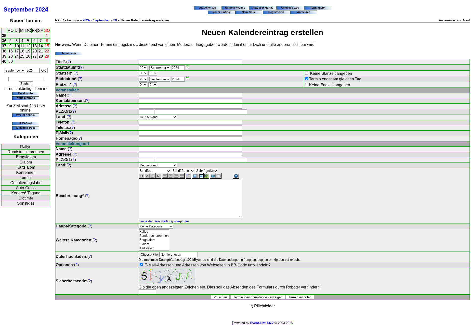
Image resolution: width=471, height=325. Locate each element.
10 (16, 46)
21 (41, 51)
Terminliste (317, 7)
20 (34, 51)
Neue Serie (249, 12)
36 (4, 41)
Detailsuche (25, 93)
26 (28, 56)
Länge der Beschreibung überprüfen (164, 221)
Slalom (26, 162)
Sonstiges (26, 203)
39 (4, 56)
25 (22, 56)
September (18, 9)
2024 (41, 9)
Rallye (25, 147)
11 (22, 46)
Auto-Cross (26, 188)
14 (41, 46)
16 (10, 51)
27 (34, 56)
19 (28, 51)
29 (47, 56)
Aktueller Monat (262, 7)
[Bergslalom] (154, 240)
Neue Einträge (26, 97)
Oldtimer (25, 198)
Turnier (26, 177)
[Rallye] (154, 232)
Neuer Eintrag (221, 12)
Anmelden (303, 12)
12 (28, 46)
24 (16, 56)
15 (47, 46)
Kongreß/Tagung (25, 193)
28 (41, 56)
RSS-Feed (25, 123)
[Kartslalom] (154, 248)
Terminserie (69, 53)
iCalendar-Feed (26, 127)
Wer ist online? (26, 114)
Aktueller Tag (207, 7)
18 (22, 51)
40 (4, 61)
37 (4, 46)
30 (10, 61)
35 (4, 36)
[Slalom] (154, 244)
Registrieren (276, 12)
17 (16, 51)
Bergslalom (26, 157)
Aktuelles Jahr (290, 7)
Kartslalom (25, 167)
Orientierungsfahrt (25, 183)
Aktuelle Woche (235, 7)
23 (10, 56)
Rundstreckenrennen (26, 152)
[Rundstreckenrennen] (154, 236)
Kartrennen (26, 172)
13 (34, 46)
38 (4, 51)
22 (47, 51)
